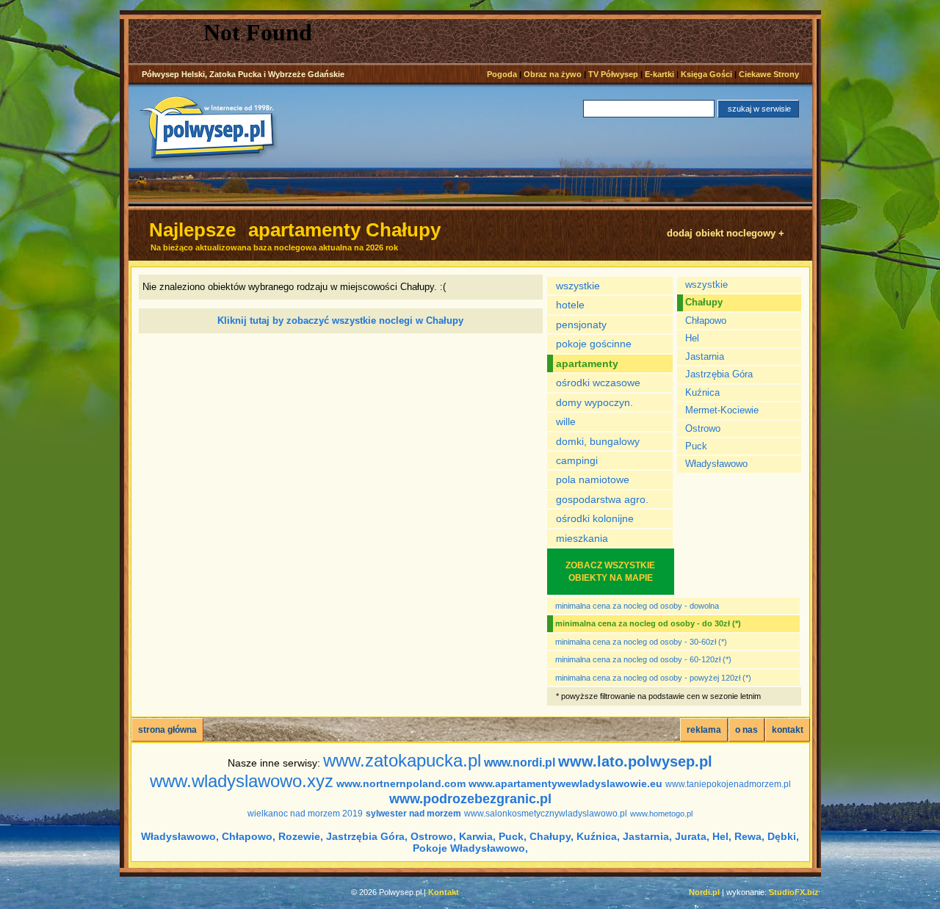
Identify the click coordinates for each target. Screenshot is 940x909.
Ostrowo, (433, 836)
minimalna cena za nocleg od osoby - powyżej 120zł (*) (653, 677)
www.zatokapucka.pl (402, 760)
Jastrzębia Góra (719, 374)
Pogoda (502, 74)
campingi (577, 460)
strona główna (167, 730)
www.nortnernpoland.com (401, 783)
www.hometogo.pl (661, 813)
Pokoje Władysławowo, (470, 848)
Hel (692, 338)
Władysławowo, (180, 836)
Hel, (721, 836)
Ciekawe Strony (769, 74)
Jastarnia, (647, 836)
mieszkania (582, 538)
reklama (704, 730)
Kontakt (443, 892)
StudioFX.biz (794, 892)
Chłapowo (705, 320)
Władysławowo (716, 463)
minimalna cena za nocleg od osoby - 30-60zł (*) (641, 641)
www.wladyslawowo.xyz (241, 781)
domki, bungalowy (598, 441)
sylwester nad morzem (413, 813)
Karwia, (477, 836)
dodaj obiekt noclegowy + (725, 233)
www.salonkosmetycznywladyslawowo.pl (545, 813)
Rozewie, (300, 836)
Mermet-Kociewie (722, 410)
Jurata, (692, 836)
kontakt (787, 730)
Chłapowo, (248, 836)
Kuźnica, (598, 836)
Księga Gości (706, 74)
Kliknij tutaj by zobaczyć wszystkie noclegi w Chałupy (340, 320)
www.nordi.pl (519, 762)
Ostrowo (702, 428)
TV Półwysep (613, 74)
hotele (570, 305)
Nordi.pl (704, 892)
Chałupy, (551, 836)
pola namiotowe (592, 479)
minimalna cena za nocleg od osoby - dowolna (637, 605)
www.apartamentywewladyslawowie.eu (565, 783)
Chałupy (704, 302)
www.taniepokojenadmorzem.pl (728, 784)
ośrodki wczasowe (598, 382)
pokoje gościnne (594, 344)
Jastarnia (704, 356)
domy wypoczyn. (594, 402)
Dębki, (783, 836)
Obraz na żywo (553, 74)
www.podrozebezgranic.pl (470, 799)
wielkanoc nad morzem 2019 (305, 813)
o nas (746, 730)
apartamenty (587, 363)
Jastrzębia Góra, (367, 836)
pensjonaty (581, 324)
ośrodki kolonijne (595, 518)
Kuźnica (702, 392)
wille (566, 421)
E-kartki (659, 74)
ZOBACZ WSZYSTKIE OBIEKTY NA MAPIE (610, 571)
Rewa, (749, 836)
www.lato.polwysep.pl (635, 761)
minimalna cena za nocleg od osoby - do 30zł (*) (648, 623)
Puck (696, 446)
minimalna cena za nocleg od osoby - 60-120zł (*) (643, 659)
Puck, (513, 836)
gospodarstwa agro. (602, 499)
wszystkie (578, 285)
